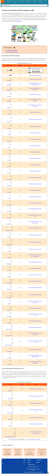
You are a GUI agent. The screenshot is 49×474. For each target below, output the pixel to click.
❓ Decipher (8, 1)
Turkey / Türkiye (8, 329)
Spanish (40, 1)
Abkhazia (9, 390)
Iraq (8, 153)
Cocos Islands (31, 439)
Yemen (8, 364)
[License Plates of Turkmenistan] (35, 333)
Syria (8, 303)
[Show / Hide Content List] (14, 47)
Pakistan (8, 257)
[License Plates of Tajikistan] (35, 314)
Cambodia (8, 107)
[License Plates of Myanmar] (35, 229)
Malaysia (8, 211)
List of (11, 50)
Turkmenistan (8, 335)
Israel (8, 160)
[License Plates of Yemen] (35, 362)
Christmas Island (37, 439)
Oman (8, 251)
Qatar (8, 270)
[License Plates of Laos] (35, 196)
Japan (8, 166)
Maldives (8, 217)
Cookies (38, 462)
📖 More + (28, 1)
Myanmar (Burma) (8, 230)
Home (2, 1)
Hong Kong (9, 398)
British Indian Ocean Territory (9, 436)
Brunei (8, 101)
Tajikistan (8, 316)
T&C (24, 462)
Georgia (8, 128)
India (8, 134)
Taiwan (9, 425)
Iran (8, 147)
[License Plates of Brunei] (35, 100)
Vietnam (8, 357)
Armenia (8, 75)
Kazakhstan (8, 179)
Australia (13, 439)
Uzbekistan (8, 351)
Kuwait (8, 192)
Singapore (8, 289)
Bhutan (8, 96)
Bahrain (8, 85)
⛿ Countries (15, 2)
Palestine (9, 419)
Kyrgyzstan (8, 185)
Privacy (29, 462)
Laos (8, 198)
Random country (31, 464)
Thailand (8, 322)
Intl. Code (19, 65)
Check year (22, 1)
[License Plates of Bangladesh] (35, 88)
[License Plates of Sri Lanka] (35, 308)
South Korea (8, 297)
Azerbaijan (8, 80)
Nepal (8, 236)
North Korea (8, 244)
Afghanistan (8, 70)
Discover (34, 1)
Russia (8, 276)
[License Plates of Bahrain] (35, 84)
